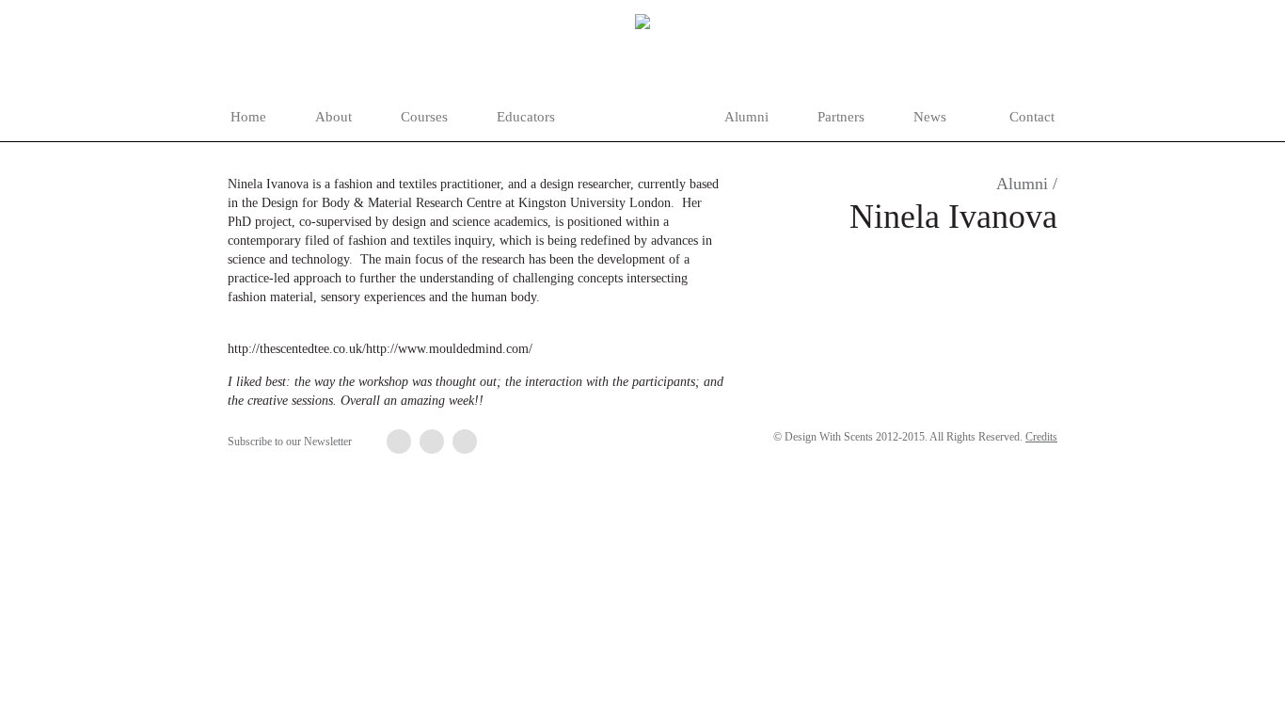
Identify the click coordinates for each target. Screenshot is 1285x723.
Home (248, 116)
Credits (1041, 436)
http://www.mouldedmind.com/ (449, 349)
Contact (1032, 116)
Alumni (746, 116)
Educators (526, 116)
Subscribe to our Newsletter (290, 441)
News (929, 116)
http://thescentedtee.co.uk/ (297, 349)
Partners (841, 116)
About (333, 116)
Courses (424, 116)
